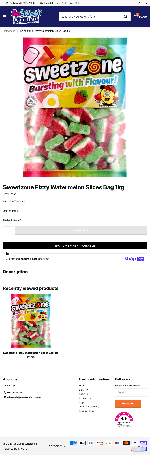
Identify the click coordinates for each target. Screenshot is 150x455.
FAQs (81, 385)
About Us (83, 394)
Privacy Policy (86, 411)
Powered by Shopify (15, 448)
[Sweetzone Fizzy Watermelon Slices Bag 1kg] (31, 320)
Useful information (94, 379)
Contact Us (85, 398)
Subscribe (128, 403)
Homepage (9, 30)
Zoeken (126, 16)
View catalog (5, 16)
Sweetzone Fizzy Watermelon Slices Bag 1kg (30, 352)
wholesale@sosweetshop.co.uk (24, 397)
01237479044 (14, 392)
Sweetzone (9, 193)
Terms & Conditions (89, 406)
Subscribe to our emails (127, 385)
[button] (12, 228)
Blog (81, 402)
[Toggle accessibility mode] (145, 3)
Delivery (83, 389)
